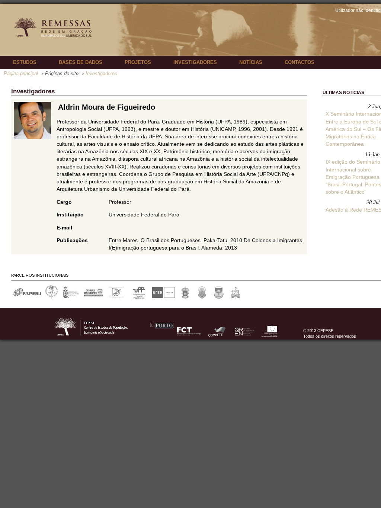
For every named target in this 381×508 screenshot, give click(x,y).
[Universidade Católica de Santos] (93, 297)
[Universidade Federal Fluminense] (139, 297)
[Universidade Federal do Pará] (235, 297)
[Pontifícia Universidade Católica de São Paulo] (185, 297)
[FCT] (189, 336)
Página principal (21, 73)
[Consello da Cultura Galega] (70, 297)
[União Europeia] (268, 336)
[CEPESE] (101, 336)
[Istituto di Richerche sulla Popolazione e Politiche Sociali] (116, 297)
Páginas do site (62, 73)
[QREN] (244, 336)
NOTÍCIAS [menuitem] (250, 62)
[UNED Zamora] (163, 297)
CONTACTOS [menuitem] (299, 62)
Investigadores (101, 73)
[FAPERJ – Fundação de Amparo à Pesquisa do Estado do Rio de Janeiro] (27, 297)
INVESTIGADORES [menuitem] (195, 62)
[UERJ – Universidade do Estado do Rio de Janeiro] (52, 297)
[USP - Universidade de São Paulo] (202, 297)
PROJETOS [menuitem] (138, 62)
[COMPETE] (218, 336)
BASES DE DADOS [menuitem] (80, 62)
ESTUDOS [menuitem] (24, 62)
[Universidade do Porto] (161, 336)
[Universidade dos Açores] (219, 297)
